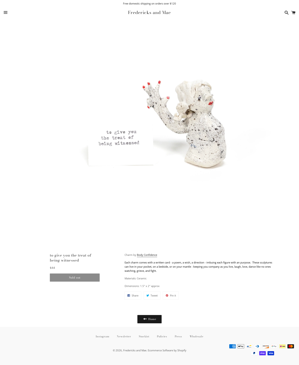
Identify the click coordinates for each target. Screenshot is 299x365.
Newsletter (124, 336)
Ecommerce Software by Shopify (167, 350)
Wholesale (196, 336)
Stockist (144, 336)
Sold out (74, 277)
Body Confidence (147, 255)
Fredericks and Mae (149, 13)
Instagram (102, 336)
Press (178, 336)
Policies (162, 336)
